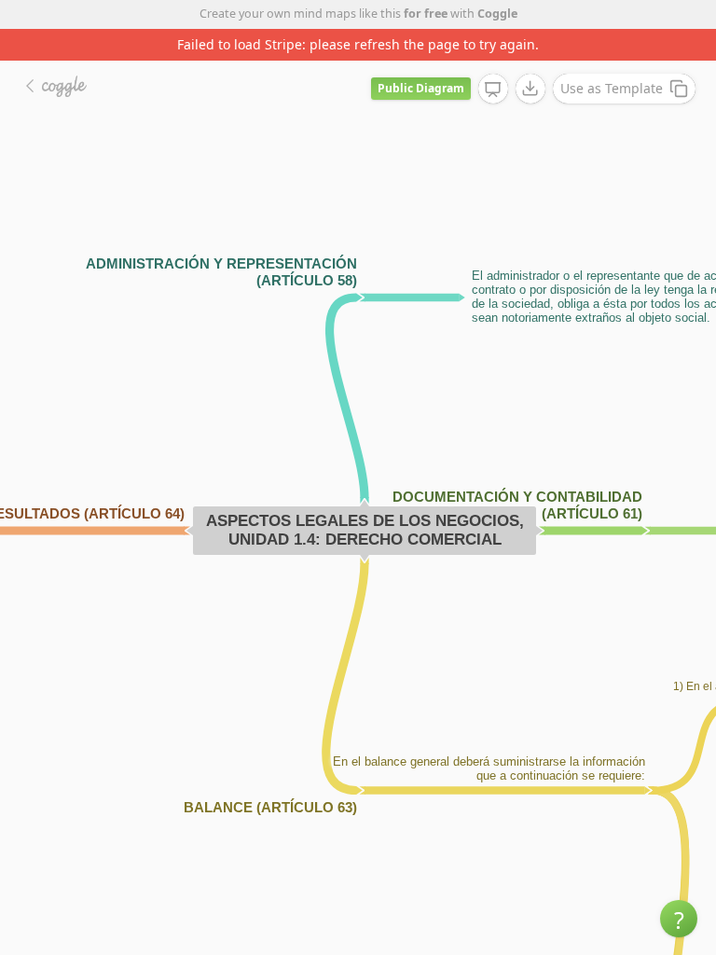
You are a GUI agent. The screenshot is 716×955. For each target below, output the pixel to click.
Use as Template (611, 88)
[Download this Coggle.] (530, 89)
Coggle (497, 13)
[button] (678, 918)
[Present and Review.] (493, 89)
